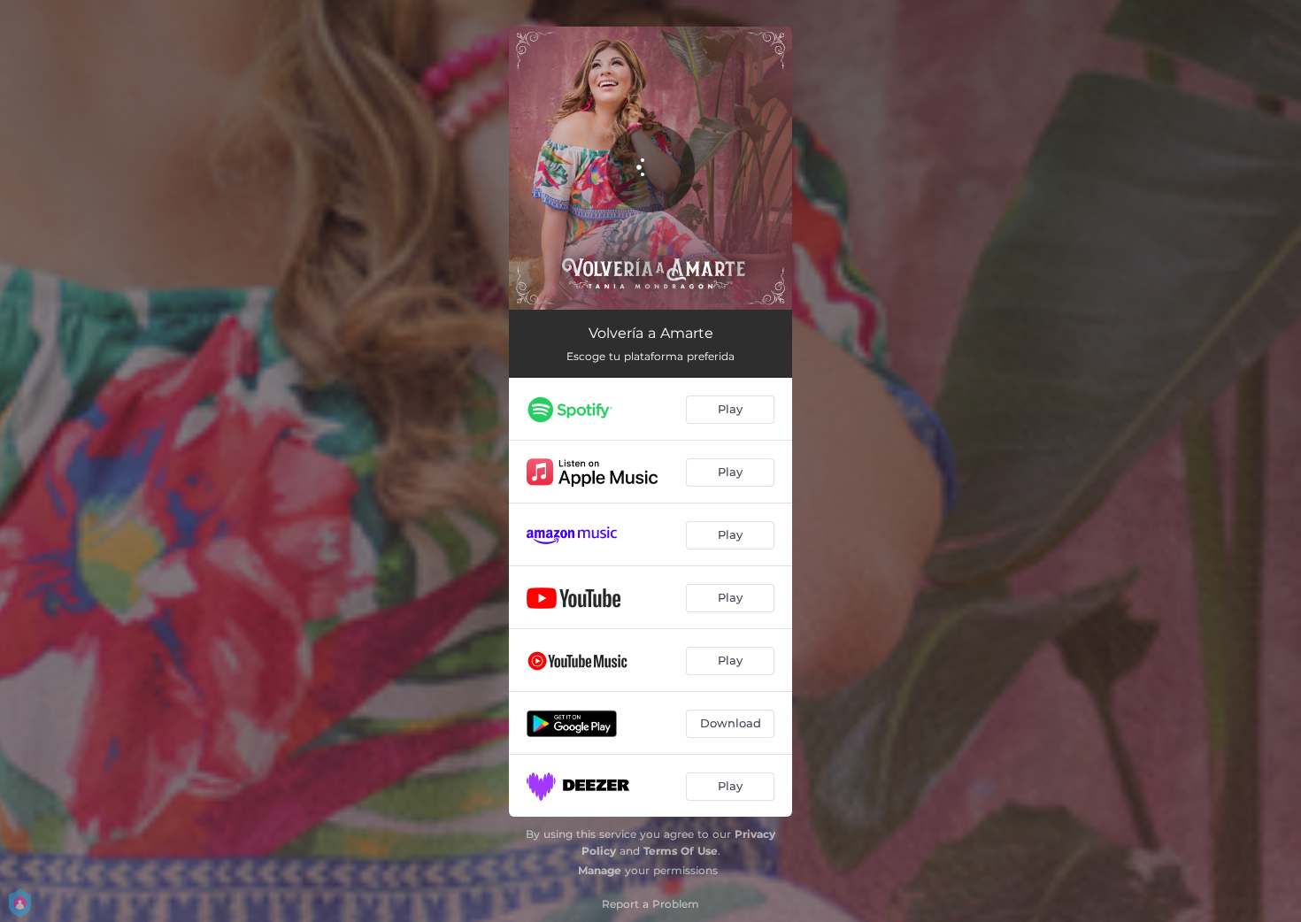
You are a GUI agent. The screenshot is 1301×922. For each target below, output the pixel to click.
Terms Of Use (680, 850)
